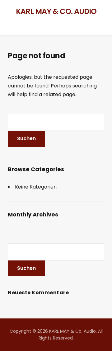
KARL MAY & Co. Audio (56, 11)
